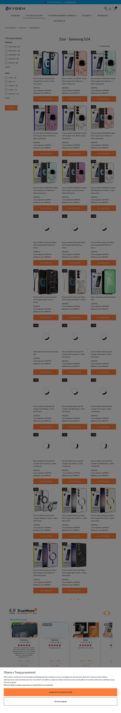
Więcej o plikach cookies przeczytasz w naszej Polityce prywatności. (28, 685)
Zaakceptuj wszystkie (60, 692)
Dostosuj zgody (60, 701)
